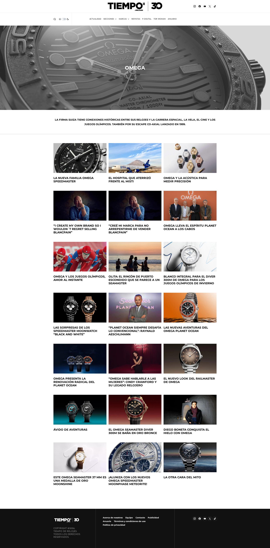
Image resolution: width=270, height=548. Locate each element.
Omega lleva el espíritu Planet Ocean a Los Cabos (190, 227)
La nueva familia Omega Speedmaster (73, 179)
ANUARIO (172, 19)
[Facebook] (199, 6)
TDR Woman (160, 19)
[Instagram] (194, 6)
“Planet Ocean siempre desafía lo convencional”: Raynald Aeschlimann (135, 331)
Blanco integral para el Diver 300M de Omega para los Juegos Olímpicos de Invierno (189, 280)
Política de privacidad (114, 525)
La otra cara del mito (182, 477)
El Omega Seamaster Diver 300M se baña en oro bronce (133, 431)
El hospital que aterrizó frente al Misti (130, 179)
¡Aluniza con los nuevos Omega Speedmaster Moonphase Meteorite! (129, 481)
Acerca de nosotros (113, 517)
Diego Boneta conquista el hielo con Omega (186, 431)
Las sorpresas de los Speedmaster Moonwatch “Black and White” (75, 331)
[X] (210, 6)
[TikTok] (215, 6)
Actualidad (95, 19)
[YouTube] (204, 6)
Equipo (129, 517)
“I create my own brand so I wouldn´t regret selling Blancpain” (77, 229)
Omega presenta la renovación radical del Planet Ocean (74, 382)
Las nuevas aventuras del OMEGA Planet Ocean (186, 329)
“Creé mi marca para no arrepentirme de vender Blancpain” (130, 229)
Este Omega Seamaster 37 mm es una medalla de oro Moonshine (79, 481)
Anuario (107, 521)
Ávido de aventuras (70, 429)
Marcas (123, 19)
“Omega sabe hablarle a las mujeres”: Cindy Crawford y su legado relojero (133, 382)
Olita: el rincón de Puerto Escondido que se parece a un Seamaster (134, 280)
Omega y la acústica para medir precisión (185, 179)
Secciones (108, 19)
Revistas (135, 19)
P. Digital (146, 19)
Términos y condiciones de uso (130, 521)
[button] (54, 19)
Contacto (140, 517)
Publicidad (153, 517)
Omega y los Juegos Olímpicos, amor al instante (79, 278)
